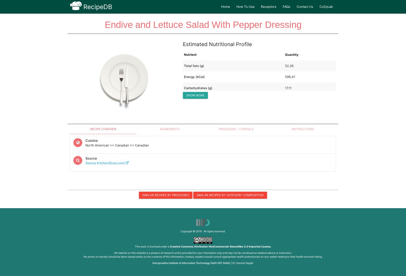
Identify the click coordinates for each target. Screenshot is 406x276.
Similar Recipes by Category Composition (230, 195)
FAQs (286, 7)
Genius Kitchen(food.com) (105, 163)
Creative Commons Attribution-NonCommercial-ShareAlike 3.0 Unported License (220, 246)
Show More (195, 95)
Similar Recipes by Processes (165, 195)
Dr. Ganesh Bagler (243, 263)
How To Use (245, 7)
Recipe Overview (103, 129)
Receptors (268, 7)
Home (225, 7)
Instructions (303, 129)
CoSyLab (326, 7)
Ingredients (170, 129)
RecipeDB (97, 7)
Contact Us (305, 7)
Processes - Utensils (236, 129)
